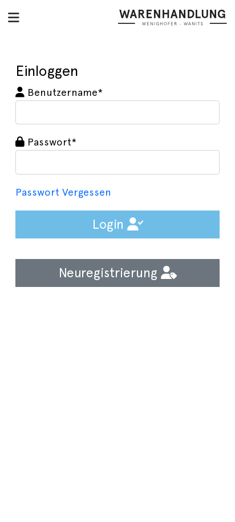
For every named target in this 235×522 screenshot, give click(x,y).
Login (109, 224)
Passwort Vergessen (63, 192)
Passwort (50, 142)
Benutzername (64, 92)
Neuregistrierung (110, 273)
